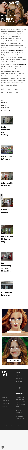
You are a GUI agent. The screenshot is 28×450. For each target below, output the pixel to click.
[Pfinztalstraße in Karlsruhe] (7, 285)
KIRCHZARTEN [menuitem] (5, 108)
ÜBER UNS (19, 375)
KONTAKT (19, 382)
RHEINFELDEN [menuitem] (5, 110)
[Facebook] (17, 388)
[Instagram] (20, 388)
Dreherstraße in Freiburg (6, 157)
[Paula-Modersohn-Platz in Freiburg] (7, 120)
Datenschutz (5, 404)
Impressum (5, 401)
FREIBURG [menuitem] (4, 103)
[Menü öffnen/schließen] (25, 2)
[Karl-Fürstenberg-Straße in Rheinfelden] (7, 256)
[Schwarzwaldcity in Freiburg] (7, 176)
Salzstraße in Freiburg (6, 211)
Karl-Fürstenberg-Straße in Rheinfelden (6, 267)
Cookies (4, 407)
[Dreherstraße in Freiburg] (7, 149)
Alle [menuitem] (2, 101)
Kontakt (4, 398)
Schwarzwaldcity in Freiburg (7, 184)
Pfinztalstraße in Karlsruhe (6, 293)
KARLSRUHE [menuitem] (5, 105)
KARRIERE (19, 378)
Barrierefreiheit (6, 410)
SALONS (18, 372)
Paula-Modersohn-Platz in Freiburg (6, 131)
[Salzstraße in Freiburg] (7, 202)
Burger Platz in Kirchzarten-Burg (7, 239)
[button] (2, 447)
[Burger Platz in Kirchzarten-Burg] (7, 229)
